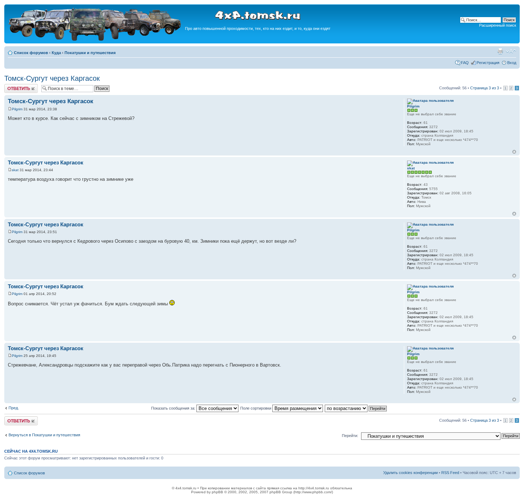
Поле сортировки (256, 408)
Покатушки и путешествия (90, 53)
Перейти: (350, 435)
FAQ (465, 62)
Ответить (12, 86)
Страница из (484, 88)
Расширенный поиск (497, 25)
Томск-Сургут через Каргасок (52, 78)
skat (15, 170)
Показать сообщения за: (173, 408)
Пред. (14, 408)
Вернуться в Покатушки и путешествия (44, 435)
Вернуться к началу (514, 152)
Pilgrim (17, 109)
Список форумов (31, 53)
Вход (511, 62)
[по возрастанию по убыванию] (356, 408)
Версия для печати (500, 51)
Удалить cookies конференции (410, 472)
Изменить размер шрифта (511, 51)
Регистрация (488, 62)
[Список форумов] (95, 40)
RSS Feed (450, 472)
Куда (56, 53)
